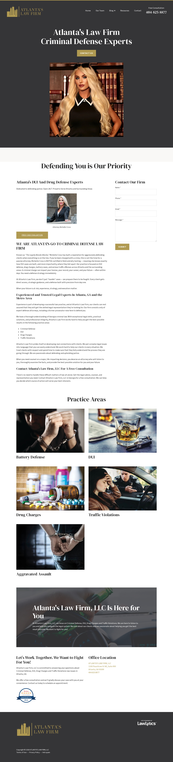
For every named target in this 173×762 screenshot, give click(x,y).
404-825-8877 (156, 12)
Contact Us (86, 53)
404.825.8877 (94, 672)
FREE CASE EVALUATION (32, 235)
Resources (124, 11)
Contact (137, 11)
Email (117, 209)
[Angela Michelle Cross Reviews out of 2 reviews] (26, 702)
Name (118, 187)
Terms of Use (21, 752)
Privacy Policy (34, 752)
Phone (118, 198)
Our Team (100, 11)
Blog (111, 11)
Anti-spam (46, 752)
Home (88, 11)
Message (119, 220)
